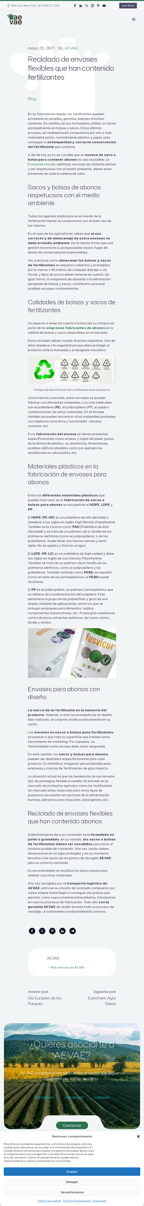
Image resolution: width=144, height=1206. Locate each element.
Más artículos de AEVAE (68, 967)
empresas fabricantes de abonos (76, 328)
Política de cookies (49, 1200)
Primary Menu (133, 19)
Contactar (72, 1125)
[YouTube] (104, 5)
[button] (138, 1136)
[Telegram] (72, 931)
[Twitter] (86, 5)
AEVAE (71, 48)
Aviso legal (99, 1200)
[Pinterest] (98, 5)
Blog (32, 98)
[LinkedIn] (81, 5)
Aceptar (72, 1172)
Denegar (72, 1182)
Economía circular (41, 164)
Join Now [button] (128, 5)
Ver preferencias (72, 1192)
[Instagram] (92, 5)
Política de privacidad (77, 1200)
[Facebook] (75, 5)
